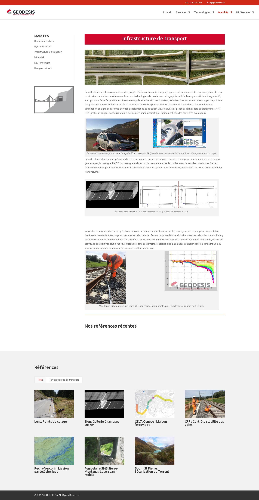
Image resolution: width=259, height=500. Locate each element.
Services (181, 12)
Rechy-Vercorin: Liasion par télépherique (51, 470)
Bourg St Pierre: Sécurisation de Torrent (152, 470)
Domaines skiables (44, 41)
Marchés (223, 12)
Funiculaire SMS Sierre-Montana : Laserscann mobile (101, 471)
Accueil (167, 12)
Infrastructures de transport (64, 379)
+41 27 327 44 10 (193, 2)
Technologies (202, 12)
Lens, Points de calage (50, 421)
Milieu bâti (39, 57)
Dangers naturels (43, 68)
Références (243, 12)
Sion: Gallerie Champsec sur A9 (102, 423)
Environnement (42, 62)
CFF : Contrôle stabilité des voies (204, 423)
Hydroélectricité (42, 46)
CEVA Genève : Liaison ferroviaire (151, 423)
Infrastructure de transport (48, 51)
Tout (40, 379)
